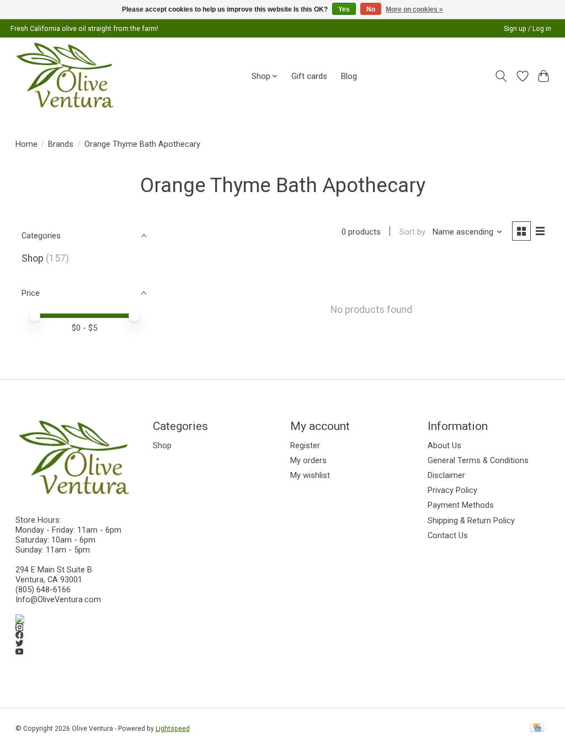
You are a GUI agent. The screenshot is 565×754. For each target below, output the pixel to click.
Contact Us (448, 535)
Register (305, 445)
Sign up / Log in (527, 29)
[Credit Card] (537, 728)
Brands (60, 144)
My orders (308, 460)
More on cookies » (414, 9)
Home (26, 144)
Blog (348, 76)
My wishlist (310, 475)
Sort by (412, 232)
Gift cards (309, 76)
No (370, 9)
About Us (444, 445)
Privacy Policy (452, 490)
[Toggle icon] (501, 76)
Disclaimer (446, 475)
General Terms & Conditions (478, 460)
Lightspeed (173, 728)
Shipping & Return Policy (471, 520)
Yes (344, 9)
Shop (33, 258)
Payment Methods (461, 505)
